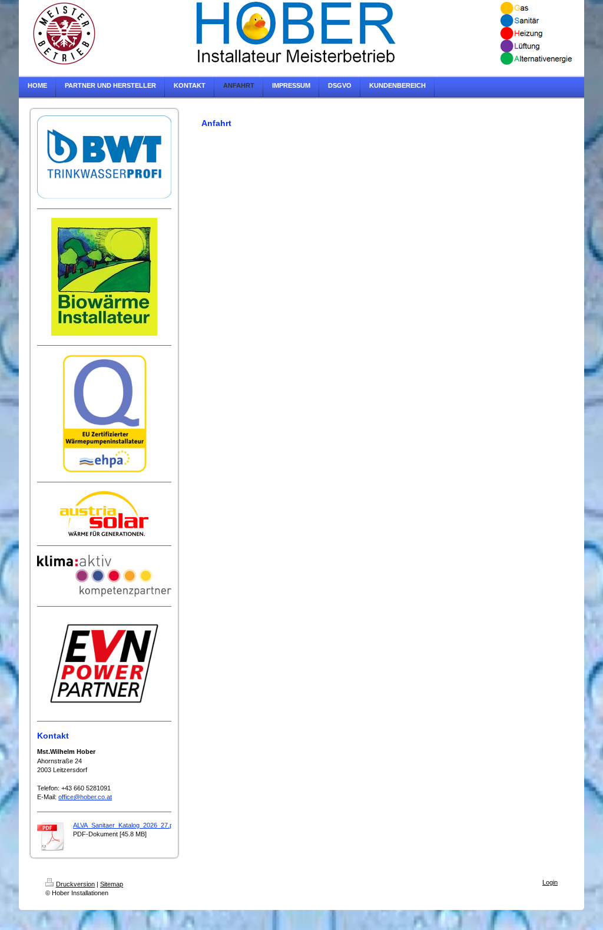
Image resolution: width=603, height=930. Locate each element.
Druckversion (75, 884)
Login (550, 882)
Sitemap (111, 884)
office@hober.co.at (85, 796)
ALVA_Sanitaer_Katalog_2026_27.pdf (125, 825)
